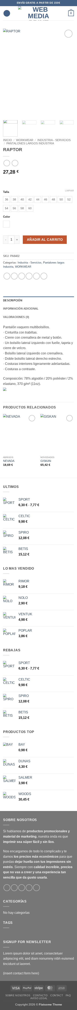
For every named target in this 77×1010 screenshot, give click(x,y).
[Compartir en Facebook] (14, 276)
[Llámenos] (29, 887)
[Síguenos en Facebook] (6, 887)
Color (6, 216)
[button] (6, 13)
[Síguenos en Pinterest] (36, 887)
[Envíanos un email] (21, 887)
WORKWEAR (24, 140)
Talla (6, 192)
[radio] (6, 199)
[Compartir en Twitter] (21, 276)
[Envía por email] (29, 276)
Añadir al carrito (45, 239)
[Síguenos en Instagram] (14, 887)
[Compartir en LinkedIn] (43, 276)
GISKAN (45, 461)
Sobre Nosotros (17, 995)
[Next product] (6, 163)
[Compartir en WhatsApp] (6, 276)
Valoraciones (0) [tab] (16, 317)
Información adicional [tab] (20, 308)
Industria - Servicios (54, 140)
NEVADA (8, 461)
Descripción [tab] (12, 300)
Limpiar (69, 190)
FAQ (68, 995)
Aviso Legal (39, 998)
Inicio (7, 140)
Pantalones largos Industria (30, 143)
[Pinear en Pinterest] (36, 276)
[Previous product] (15, 163)
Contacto (40, 995)
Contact (56, 995)
